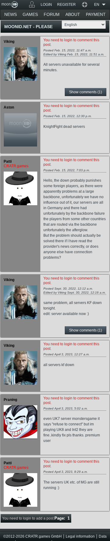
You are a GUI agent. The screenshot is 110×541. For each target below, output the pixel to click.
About (72, 14)
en (96, 4)
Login (46, 4)
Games (32, 4)
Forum (52, 14)
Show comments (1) (85, 92)
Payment (96, 14)
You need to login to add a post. (28, 518)
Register (66, 4)
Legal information (80, 536)
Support (84, 4)
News (10, 14)
